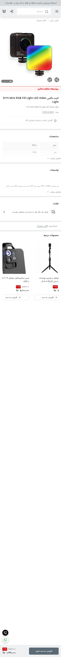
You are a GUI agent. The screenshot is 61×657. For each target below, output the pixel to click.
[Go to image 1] (10, 81)
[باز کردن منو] (56, 11)
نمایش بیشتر (55, 158)
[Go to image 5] (2, 81)
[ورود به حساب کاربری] (12, 11)
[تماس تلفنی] (5, 633)
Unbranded (48, 112)
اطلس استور (54, 20)
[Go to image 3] (6, 81)
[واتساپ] (5, 640)
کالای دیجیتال (41, 20)
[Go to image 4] (4, 81)
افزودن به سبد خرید (44, 651)
